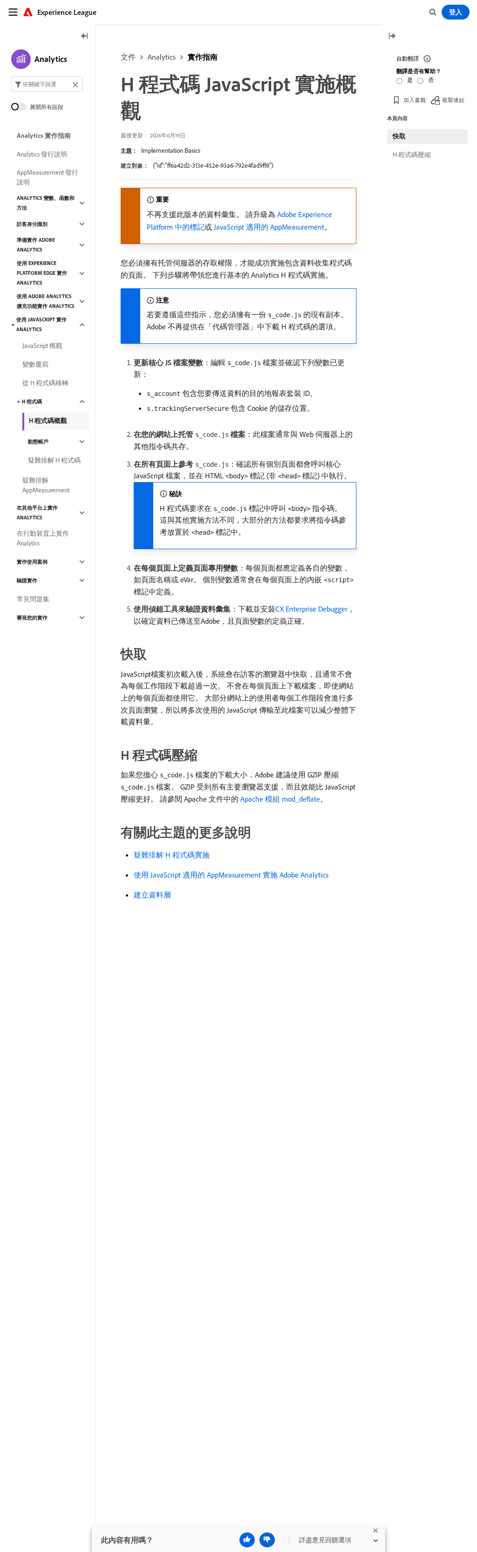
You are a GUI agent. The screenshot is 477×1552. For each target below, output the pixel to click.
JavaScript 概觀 (42, 345)
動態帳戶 (38, 441)
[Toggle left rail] (85, 36)
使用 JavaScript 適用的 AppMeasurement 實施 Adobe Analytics (231, 874)
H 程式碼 (32, 401)
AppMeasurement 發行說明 (47, 177)
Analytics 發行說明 (42, 154)
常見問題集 (33, 599)
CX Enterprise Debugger (311, 608)
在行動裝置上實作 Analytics (43, 538)
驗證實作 (27, 580)
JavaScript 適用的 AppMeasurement (269, 226)
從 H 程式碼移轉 (45, 383)
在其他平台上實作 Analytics (37, 512)
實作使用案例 (32, 561)
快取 (399, 136)
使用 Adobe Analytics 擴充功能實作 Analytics (46, 301)
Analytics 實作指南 (44, 135)
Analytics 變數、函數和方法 (46, 203)
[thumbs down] (267, 1539)
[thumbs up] (247, 1539)
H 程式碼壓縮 (412, 154)
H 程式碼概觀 (48, 420)
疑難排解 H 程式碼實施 (172, 854)
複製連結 (453, 99)
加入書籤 (414, 99)
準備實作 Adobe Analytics (36, 245)
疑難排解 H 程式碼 (54, 460)
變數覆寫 (35, 364)
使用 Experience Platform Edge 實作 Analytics (42, 273)
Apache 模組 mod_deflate (280, 798)
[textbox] (47, 84)
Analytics (162, 56)
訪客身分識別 (32, 224)
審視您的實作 (32, 617)
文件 (128, 56)
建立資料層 (152, 894)
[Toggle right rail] (392, 36)
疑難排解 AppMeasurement (45, 485)
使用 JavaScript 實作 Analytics (41, 324)
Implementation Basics (170, 150)
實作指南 (203, 56)
